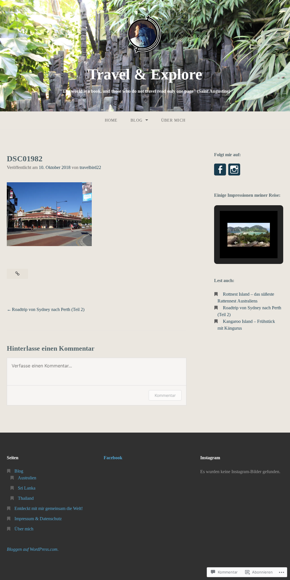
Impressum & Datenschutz (38, 518)
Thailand (26, 498)
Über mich (173, 120)
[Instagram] (234, 169)
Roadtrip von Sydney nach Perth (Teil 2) (48, 309)
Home (111, 120)
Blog (136, 120)
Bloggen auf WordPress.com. (33, 549)
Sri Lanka (26, 488)
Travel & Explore (145, 74)
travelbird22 (90, 167)
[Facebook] (220, 169)
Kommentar (165, 395)
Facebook (113, 457)
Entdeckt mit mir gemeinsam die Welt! (48, 508)
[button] (236, 243)
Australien (27, 477)
